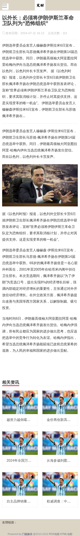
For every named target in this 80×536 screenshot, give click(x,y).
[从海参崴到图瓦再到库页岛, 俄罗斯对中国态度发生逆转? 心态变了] (60, 443)
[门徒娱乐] (40, 5)
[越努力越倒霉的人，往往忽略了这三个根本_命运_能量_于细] (20, 402)
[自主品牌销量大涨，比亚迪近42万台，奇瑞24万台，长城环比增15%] (20, 483)
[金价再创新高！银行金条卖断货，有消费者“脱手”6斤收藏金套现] (60, 402)
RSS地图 (54, 534)
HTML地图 (66, 534)
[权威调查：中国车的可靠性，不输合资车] (60, 483)
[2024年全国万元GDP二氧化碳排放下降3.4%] (20, 443)
